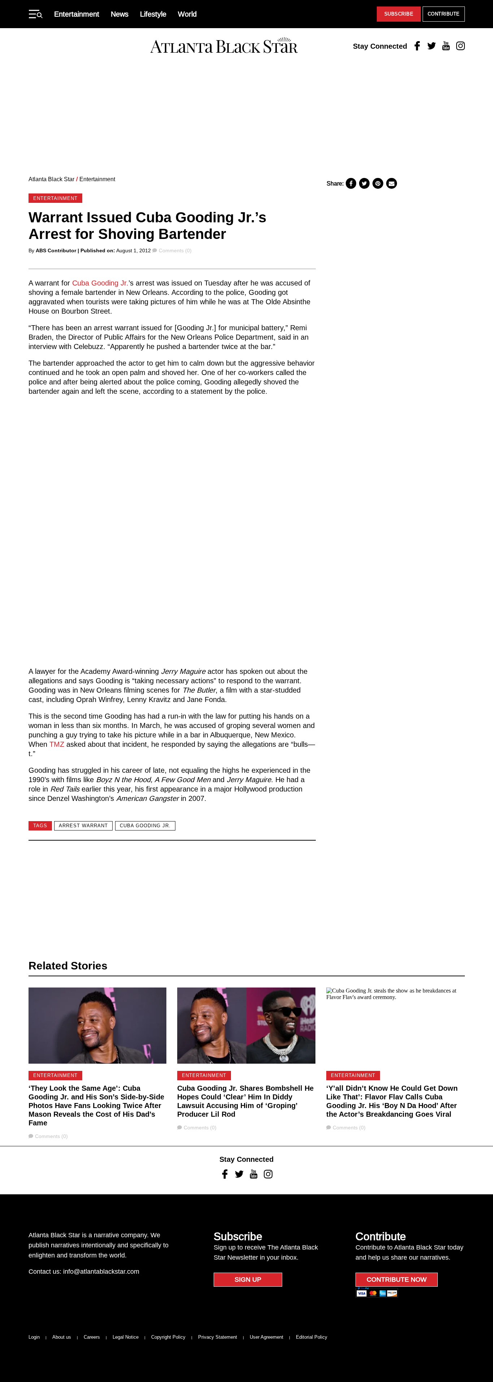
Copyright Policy (168, 1337)
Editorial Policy (311, 1337)
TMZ (56, 744)
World (187, 14)
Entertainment (76, 14)
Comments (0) (175, 250)
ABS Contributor (56, 250)
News (119, 14)
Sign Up (248, 1279)
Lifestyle (153, 14)
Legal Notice (126, 1337)
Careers (92, 1337)
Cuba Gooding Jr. (100, 283)
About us (61, 1337)
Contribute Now (397, 1279)
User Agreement (266, 1337)
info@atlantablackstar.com (101, 1271)
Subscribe (399, 14)
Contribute (444, 14)
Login (34, 1337)
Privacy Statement (217, 1337)
